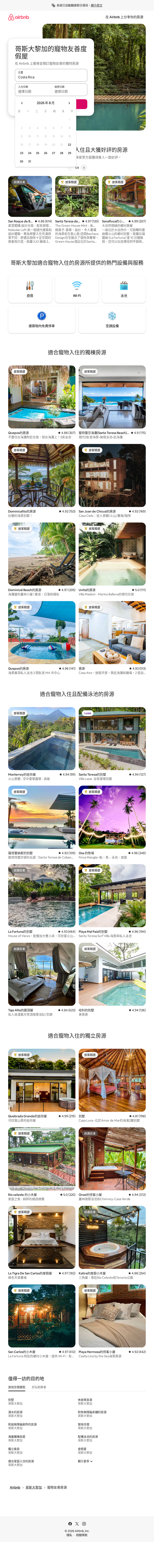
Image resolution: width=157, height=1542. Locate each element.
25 (37, 153)
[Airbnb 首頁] (18, 17)
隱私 (69, 1535)
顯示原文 (96, 5)
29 (69, 153)
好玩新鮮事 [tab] (39, 1387)
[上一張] (70, 167)
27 (53, 153)
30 (21, 161)
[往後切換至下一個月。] (69, 103)
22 (69, 144)
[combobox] (51, 77)
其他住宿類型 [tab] (16, 1387)
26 (45, 153)
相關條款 (81, 1535)
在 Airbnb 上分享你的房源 (124, 17)
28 (61, 153)
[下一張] (84, 167)
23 (21, 153)
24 (29, 153)
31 (29, 161)
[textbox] (33, 91)
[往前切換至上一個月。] (22, 103)
